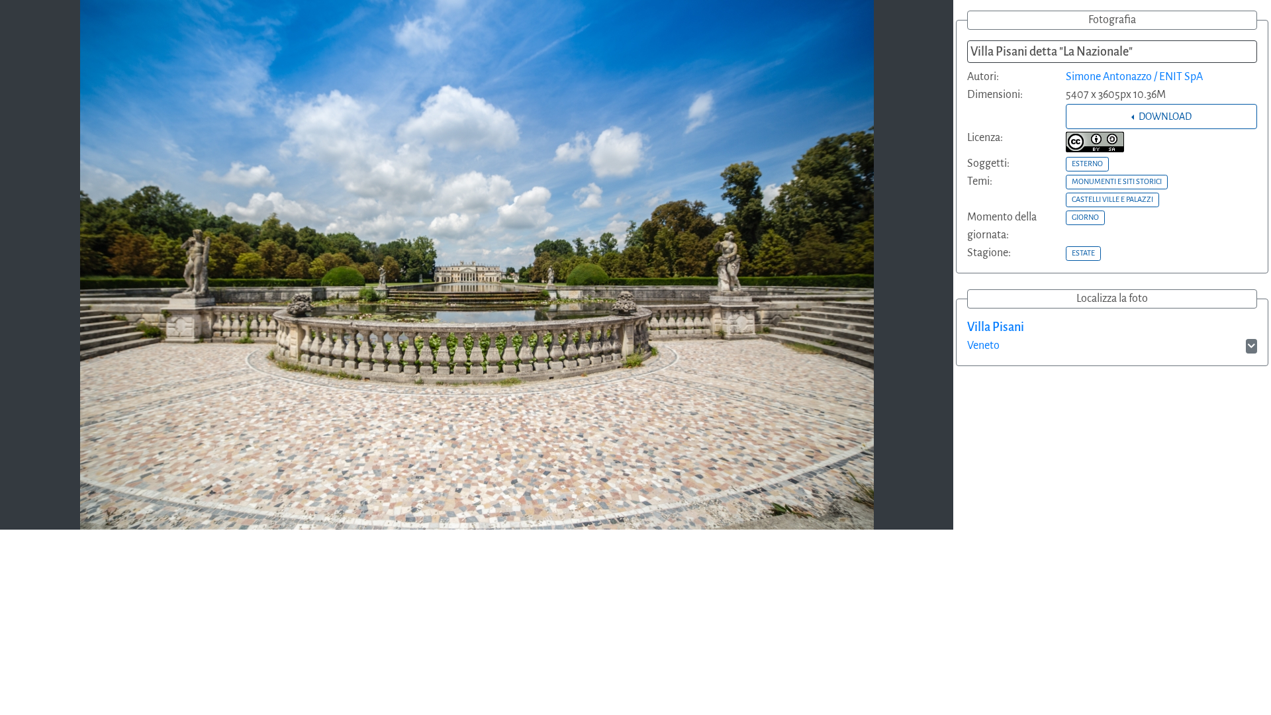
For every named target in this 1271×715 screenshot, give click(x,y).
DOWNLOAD (1164, 116)
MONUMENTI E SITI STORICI (1117, 181)
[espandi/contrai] (1251, 346)
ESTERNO (1087, 163)
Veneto (983, 346)
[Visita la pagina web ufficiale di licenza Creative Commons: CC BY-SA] (1095, 142)
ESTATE (1083, 253)
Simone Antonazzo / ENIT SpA (1134, 77)
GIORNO (1085, 217)
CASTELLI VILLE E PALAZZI (1112, 199)
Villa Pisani (995, 327)
